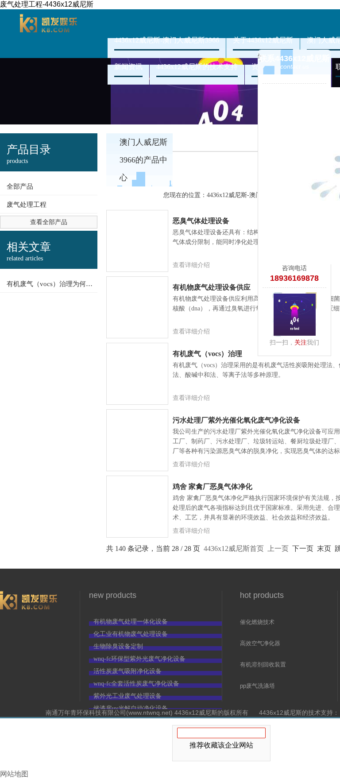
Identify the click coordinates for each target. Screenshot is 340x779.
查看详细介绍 (191, 265)
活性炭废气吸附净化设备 (127, 671)
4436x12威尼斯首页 (234, 548)
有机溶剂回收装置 (263, 664)
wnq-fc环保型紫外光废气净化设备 (139, 658)
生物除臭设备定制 (118, 646)
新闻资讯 (128, 66)
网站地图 (14, 774)
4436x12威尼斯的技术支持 (197, 66)
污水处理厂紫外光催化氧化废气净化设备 (236, 420)
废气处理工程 (26, 204)
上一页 (278, 548)
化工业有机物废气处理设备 (130, 634)
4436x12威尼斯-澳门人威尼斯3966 (48, 34)
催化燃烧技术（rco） (257, 623)
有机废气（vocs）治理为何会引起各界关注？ (52, 283)
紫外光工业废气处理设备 (127, 696)
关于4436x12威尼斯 (263, 40)
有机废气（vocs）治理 (207, 353)
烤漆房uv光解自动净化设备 (130, 708)
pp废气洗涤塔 (257, 685)
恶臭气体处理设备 (201, 221)
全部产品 (20, 186)
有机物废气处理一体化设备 (130, 621)
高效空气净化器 (260, 643)
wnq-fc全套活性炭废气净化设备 (136, 683)
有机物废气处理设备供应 (212, 287)
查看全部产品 (48, 222)
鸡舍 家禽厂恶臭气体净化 (212, 486)
